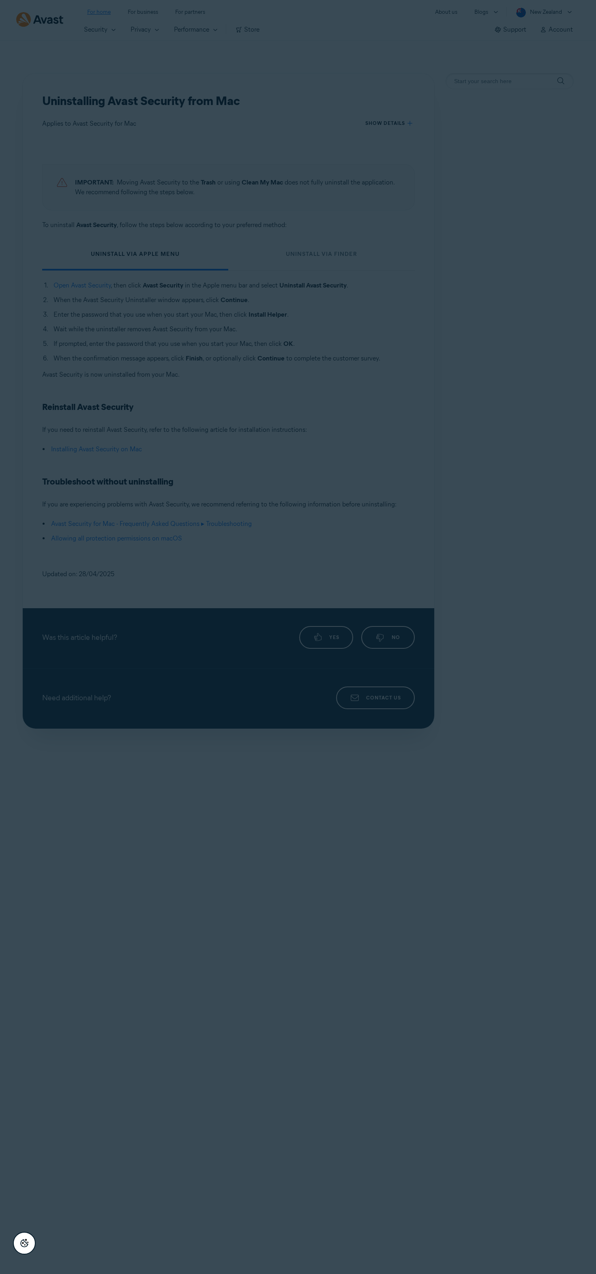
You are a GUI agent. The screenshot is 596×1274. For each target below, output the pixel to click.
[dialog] (298, 637)
